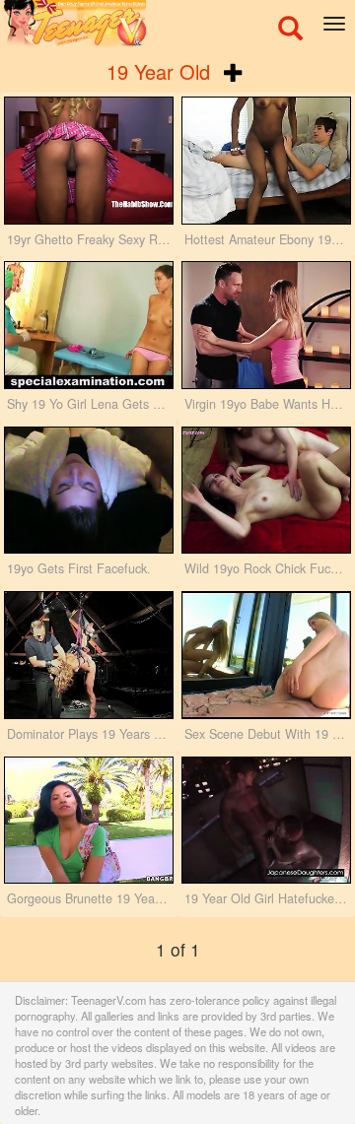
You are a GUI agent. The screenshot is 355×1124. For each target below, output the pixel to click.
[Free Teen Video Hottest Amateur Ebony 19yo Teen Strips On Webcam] (266, 161)
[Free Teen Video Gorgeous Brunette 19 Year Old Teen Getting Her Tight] (89, 821)
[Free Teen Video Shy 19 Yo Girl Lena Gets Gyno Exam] (89, 325)
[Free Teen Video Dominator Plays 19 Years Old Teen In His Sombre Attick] (89, 655)
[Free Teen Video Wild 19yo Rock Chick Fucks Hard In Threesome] (266, 491)
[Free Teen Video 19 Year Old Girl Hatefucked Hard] (266, 821)
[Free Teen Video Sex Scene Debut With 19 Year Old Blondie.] (266, 655)
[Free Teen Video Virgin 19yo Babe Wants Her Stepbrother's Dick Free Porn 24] (266, 325)
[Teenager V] (177, 24)
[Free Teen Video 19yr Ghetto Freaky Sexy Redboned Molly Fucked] (89, 161)
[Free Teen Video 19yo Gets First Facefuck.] (89, 491)
